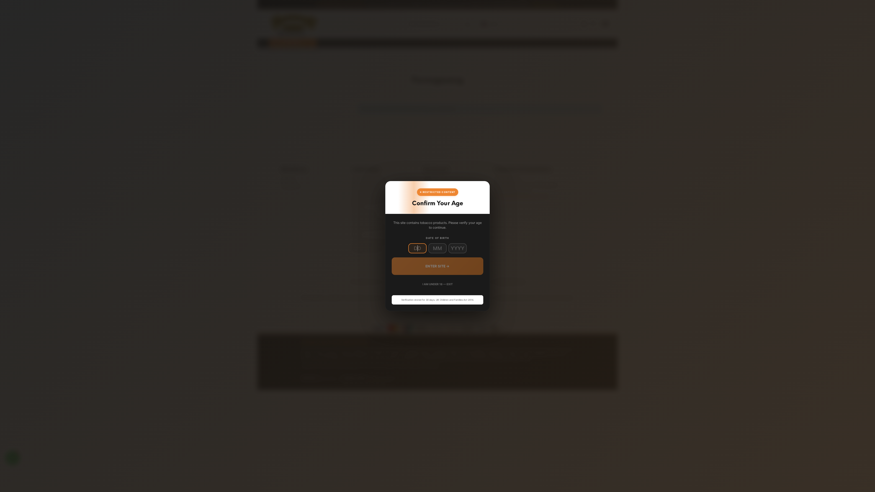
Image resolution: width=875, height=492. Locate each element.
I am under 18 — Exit (437, 284)
